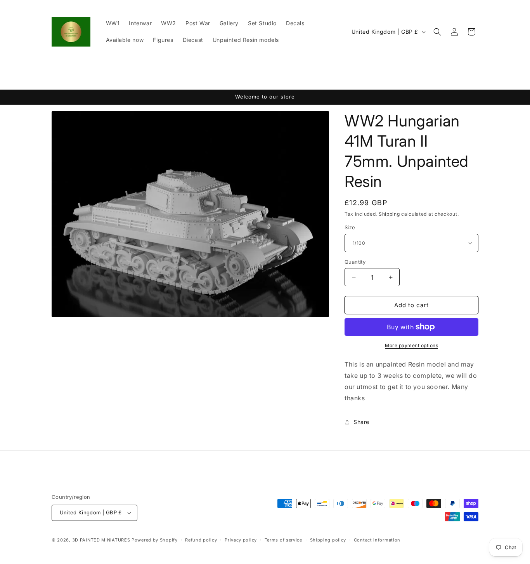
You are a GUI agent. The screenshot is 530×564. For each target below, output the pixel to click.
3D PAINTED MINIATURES (101, 540)
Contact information (377, 540)
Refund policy (201, 540)
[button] (437, 31)
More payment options (411, 345)
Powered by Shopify (155, 540)
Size (350, 227)
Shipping (389, 214)
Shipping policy (328, 540)
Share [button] (361, 422)
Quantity (355, 262)
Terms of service (283, 540)
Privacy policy (241, 540)
